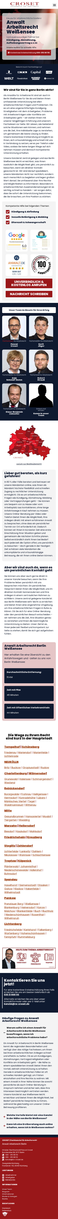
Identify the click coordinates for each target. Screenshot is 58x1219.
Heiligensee (40, 794)
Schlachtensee (41, 855)
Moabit (47, 816)
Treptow (10, 861)
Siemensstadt (27, 885)
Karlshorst (30, 929)
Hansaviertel (33, 816)
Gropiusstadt (31, 767)
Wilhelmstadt (12, 892)
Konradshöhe (27, 797)
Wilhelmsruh (11, 918)
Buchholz (47, 911)
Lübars (41, 797)
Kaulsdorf (22, 831)
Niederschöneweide (16, 870)
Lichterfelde (11, 851)
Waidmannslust (13, 805)
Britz (6, 767)
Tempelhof (12, 747)
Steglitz (9, 846)
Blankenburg (11, 907)
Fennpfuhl (10, 937)
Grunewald (11, 779)
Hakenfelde (32, 888)
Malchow (9, 911)
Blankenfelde (25, 911)
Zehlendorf (25, 846)
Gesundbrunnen (14, 816)
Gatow (8, 888)
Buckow (16, 767)
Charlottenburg (15, 773)
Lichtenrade (11, 756)
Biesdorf (9, 831)
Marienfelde (40, 752)
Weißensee (31, 903)
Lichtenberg (13, 924)
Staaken (43, 885)
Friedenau (10, 752)
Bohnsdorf (10, 873)
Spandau (10, 879)
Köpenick (24, 861)
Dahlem (36, 851)
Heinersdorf (28, 907)
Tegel (31, 801)
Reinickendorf (14, 788)
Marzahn (10, 826)
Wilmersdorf (38, 773)
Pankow (10, 898)
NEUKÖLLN (11, 762)
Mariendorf (24, 752)
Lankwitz (25, 851)
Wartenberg (11, 933)
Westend (9, 782)
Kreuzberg (34, 837)
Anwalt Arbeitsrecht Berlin (14, 1144)
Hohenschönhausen (33, 933)
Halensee (25, 779)
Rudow (45, 767)
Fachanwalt (8, 341)
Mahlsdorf (36, 831)
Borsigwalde (11, 794)
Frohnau (26, 794)
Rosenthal (38, 914)
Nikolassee (10, 855)
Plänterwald (11, 866)
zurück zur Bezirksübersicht (29, 464)
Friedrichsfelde (13, 929)
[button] (54, 5)
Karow (41, 907)
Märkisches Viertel (15, 801)
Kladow (19, 888)
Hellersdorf (27, 826)
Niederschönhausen (18, 914)
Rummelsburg (26, 937)
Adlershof (36, 870)
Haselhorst (10, 885)
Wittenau (30, 805)
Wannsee (24, 855)
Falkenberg (44, 929)
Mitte (8, 810)
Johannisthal (28, 866)
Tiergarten (10, 820)
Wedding (24, 820)
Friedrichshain (14, 837)
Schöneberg (30, 747)
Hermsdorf (10, 797)
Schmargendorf (42, 779)
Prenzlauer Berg (13, 903)
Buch (37, 911)
